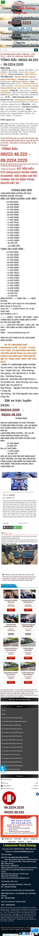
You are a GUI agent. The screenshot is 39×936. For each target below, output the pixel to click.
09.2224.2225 (14, 807)
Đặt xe (25, 839)
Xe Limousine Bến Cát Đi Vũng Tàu (11, 736)
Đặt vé (11, 610)
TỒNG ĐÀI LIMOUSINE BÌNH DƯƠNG (19, 699)
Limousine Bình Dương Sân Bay (10, 769)
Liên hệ (29, 841)
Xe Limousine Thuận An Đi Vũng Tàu (12, 758)
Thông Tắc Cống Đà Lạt (6, 917)
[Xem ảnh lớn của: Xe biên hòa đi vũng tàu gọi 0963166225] (19, 484)
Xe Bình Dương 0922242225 (28, 649)
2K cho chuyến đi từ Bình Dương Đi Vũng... (28, 674)
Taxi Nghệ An (16, 914)
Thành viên (11, 841)
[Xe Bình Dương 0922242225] (28, 642)
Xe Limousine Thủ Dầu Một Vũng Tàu (12, 732)
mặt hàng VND (14, 935)
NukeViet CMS (19, 929)
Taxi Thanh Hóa (26, 912)
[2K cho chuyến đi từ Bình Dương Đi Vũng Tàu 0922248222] (28, 666)
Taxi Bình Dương (33, 909)
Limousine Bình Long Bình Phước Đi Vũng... (28, 602)
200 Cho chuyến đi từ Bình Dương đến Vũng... (11, 650)
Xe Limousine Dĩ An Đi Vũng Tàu (10, 754)
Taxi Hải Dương (9, 695)
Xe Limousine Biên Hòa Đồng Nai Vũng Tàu (13, 721)
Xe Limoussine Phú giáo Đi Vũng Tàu (12, 747)
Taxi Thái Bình (19, 695)
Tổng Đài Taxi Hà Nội (22, 919)
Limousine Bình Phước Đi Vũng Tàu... (11, 625)
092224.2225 (19, 22)
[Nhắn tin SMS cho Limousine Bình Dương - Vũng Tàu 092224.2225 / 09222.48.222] (20, 933)
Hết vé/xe (11, 634)
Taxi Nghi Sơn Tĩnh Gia (14, 912)
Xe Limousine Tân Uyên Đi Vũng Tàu (12, 751)
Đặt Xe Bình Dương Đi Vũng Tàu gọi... (11, 673)
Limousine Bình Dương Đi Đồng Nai (11, 762)
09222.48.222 (11, 414)
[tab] (2, 534)
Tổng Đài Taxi (32, 919)
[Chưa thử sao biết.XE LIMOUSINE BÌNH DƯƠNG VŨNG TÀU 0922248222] (28, 618)
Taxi (5, 912)
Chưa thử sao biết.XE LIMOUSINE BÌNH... (28, 625)
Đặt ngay (18, 527)
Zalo (24, 933)
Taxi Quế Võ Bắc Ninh (18, 697)
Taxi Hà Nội (8, 697)
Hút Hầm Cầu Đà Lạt (29, 916)
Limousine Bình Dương (7, 690)
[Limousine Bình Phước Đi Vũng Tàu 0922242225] (11, 618)
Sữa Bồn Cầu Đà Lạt (19, 917)
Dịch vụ (19, 706)
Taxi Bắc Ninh (15, 693)
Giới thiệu (17, 839)
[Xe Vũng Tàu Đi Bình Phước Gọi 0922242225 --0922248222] (11, 594)
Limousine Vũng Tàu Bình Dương (23, 691)
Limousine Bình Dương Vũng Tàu (24, 690)
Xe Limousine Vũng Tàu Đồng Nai (11, 725)
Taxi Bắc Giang (24, 693)
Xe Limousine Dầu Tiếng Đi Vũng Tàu (12, 765)
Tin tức (3, 710)
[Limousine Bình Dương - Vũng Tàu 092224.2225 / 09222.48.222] (19, 3)
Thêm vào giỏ (9, 527)
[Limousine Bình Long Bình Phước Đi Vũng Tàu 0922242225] (28, 594)
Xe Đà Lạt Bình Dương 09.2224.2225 (13, 916)
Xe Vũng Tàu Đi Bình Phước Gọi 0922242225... (11, 602)
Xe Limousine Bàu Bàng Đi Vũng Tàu (12, 743)
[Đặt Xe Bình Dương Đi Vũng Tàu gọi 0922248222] (11, 666)
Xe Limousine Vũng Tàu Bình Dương (11, 718)
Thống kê (21, 841)
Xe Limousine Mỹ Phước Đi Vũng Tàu (12, 740)
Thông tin (33, 839)
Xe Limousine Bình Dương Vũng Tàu (11, 729)
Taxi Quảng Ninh (28, 695)
